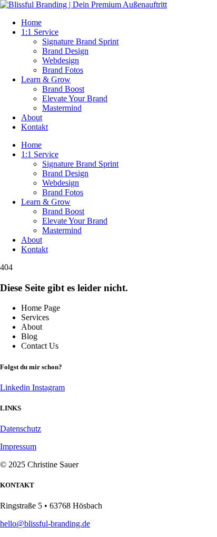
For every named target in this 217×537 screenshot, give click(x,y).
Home (31, 22)
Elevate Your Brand (74, 98)
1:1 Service (39, 31)
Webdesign (60, 60)
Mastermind (62, 107)
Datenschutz (20, 428)
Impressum (18, 446)
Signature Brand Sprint (80, 41)
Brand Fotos (62, 69)
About (31, 117)
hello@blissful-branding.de (45, 523)
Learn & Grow (46, 79)
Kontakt (34, 126)
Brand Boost (63, 88)
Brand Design (65, 50)
